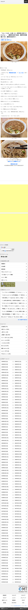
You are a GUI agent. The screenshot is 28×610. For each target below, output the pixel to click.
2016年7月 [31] (18, 524)
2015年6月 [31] (5, 544)
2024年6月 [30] (5, 396)
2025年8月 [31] (5, 377)
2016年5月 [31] (18, 527)
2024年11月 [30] (18, 388)
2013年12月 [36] (5, 568)
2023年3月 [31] (18, 416)
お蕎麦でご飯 (3, 39)
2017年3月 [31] (18, 514)
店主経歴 (3, 266)
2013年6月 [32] (5, 576)
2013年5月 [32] (18, 576)
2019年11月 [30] (18, 470)
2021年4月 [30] (5, 448)
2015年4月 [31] (5, 546)
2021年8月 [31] (5, 443)
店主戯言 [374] (4, 326)
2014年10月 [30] (5, 554)
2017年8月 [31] (5, 508)
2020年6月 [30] (5, 462)
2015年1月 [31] (18, 549)
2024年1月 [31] (18, 402)
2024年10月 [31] (5, 391)
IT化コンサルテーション (6, 271)
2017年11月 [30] (18, 503)
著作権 (4, 602)
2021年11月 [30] (18, 437)
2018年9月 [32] (18, 489)
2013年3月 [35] (18, 579)
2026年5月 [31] (18, 364)
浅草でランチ (4, 600)
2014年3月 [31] (18, 563)
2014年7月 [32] (18, 557)
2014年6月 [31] (5, 560)
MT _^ (26, 605)
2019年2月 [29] (5, 484)
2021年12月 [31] (5, 437)
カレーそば (21, 72)
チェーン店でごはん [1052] (7, 337)
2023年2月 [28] (5, 418)
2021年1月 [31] (18, 451)
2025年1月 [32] (18, 386)
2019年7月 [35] (18, 475)
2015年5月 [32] (18, 544)
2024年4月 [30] (5, 399)
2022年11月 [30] (18, 421)
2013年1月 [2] (18, 582)
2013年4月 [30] (5, 579)
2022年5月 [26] (18, 429)
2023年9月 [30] (18, 407)
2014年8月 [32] (5, 557)
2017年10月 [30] (5, 505)
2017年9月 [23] (18, 505)
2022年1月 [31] (18, 435)
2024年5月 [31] (18, 396)
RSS (23, 602)
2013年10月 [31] (5, 571)
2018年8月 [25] (5, 492)
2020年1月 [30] (18, 467)
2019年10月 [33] (5, 473)
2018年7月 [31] (18, 492)
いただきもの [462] (5, 343)
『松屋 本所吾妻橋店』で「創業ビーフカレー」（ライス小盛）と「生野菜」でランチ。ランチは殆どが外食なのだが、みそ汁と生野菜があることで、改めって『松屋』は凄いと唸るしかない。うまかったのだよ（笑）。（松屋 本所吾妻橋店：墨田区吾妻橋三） (14, 314)
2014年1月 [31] (18, 565)
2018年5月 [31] (18, 494)
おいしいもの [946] (5, 340)
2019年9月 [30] (18, 473)
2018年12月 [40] (5, 486)
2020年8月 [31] (5, 459)
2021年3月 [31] (18, 448)
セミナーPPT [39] (5, 351)
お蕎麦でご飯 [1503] (5, 334)
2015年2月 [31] (5, 549)
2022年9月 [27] (18, 424)
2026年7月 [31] (18, 361)
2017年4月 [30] (5, 514)
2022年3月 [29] (18, 432)
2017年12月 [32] (5, 503)
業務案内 (3, 263)
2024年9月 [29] (18, 391)
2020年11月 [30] (18, 454)
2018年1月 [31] (18, 500)
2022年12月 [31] (5, 421)
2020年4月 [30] (5, 465)
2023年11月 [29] (18, 405)
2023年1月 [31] (18, 418)
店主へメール (4, 280)
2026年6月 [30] (5, 364)
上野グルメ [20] (4, 332)
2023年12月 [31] (5, 405)
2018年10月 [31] (5, 489)
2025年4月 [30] (5, 383)
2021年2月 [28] (5, 451)
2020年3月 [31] (18, 465)
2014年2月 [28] (5, 565)
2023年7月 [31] (18, 410)
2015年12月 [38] (5, 535)
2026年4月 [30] (5, 367)
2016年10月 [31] (5, 522)
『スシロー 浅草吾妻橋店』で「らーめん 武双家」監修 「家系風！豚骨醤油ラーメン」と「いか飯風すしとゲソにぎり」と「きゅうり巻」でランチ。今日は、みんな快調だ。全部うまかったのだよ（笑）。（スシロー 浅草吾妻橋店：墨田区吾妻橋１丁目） (14, 311)
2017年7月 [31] (18, 508)
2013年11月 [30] (18, 568)
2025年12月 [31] (5, 372)
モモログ (4, 597)
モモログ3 (23, 595)
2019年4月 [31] (5, 481)
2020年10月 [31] (5, 456)
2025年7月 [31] (18, 377)
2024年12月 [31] (5, 388)
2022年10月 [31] (5, 424)
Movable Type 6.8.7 (18, 605)
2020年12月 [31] (5, 454)
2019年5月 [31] (18, 478)
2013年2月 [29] (5, 582)
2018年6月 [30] (5, 494)
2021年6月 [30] (5, 445)
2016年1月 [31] (18, 533)
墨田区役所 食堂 (12, 72)
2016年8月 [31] (5, 524)
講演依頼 (3, 269)
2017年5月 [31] (18, 511)
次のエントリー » (23, 608)
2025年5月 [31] (18, 380)
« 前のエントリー (4, 608)
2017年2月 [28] (5, 516)
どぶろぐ (14, 597)
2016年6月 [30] (5, 527)
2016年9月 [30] (18, 522)
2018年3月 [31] (18, 497)
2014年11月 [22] (18, 552)
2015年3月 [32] (18, 546)
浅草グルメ (9, 39)
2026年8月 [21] (5, 361)
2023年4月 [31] (5, 416)
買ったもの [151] (4, 345)
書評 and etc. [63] (5, 348)
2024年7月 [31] (18, 394)
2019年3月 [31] (18, 481)
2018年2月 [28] (5, 500)
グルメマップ (23, 597)
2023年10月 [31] (5, 407)
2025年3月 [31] (18, 383)
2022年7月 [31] (18, 426)
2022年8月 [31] (5, 426)
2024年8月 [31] (5, 394)
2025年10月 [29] (5, 375)
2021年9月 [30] (18, 440)
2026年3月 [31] (18, 367)
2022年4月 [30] (5, 432)
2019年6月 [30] (5, 478)
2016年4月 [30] (5, 530)
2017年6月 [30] (5, 511)
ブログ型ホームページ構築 (7, 274)
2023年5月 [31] (18, 413)
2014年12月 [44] (5, 552)
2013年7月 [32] (18, 573)
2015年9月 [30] (18, 538)
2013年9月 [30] (18, 571)
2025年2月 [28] (5, 386)
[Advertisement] (14, 18)
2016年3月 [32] (18, 530)
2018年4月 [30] (5, 497)
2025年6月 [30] (5, 380)
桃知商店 (4, 595)
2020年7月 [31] (18, 459)
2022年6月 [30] (5, 429)
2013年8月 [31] (5, 573)
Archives (14, 602)
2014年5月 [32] (18, 560)
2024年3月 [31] (18, 399)
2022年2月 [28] (5, 435)
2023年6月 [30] (5, 413)
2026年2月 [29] (5, 369)
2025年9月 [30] (18, 375)
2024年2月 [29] (5, 402)
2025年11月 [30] (18, 372)
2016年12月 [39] (5, 519)
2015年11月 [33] (18, 535)
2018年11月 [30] (18, 486)
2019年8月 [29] (5, 475)
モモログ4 (3, 1)
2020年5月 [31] (18, 462)
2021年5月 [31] (18, 445)
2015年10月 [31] (5, 538)
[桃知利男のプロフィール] (4, 256)
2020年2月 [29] (5, 467)
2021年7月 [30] (18, 443)
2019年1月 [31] (18, 484)
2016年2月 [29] (5, 533)
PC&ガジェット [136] (5, 353)
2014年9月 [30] (18, 554)
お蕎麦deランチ (16, 161)
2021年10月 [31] (5, 440)
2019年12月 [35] (5, 470)
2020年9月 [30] (18, 456)
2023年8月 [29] (5, 410)
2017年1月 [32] (18, 516)
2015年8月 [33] (5, 541)
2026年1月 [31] (18, 369)
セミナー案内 (4, 277)
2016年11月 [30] (18, 519)
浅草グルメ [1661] (5, 329)
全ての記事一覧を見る (22, 319)
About (23, 600)
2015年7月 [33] (18, 541)
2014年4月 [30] (5, 563)
